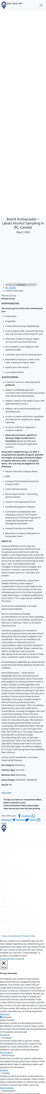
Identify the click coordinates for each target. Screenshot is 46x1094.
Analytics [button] (4, 1070)
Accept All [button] (19, 958)
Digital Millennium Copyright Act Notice (19, 906)
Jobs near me (7, 879)
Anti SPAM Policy (9, 903)
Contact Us (6, 897)
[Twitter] (6, 852)
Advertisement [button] (7, 1088)
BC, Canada (10, 287)
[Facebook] (3, 852)
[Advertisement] (23, 259)
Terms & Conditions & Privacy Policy (18, 936)
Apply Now (6, 792)
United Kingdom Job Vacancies (15, 874)
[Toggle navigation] (41, 5)
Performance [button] (6, 1052)
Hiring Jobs (6, 884)
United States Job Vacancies (14, 869)
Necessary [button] (5, 1014)
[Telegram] (9, 852)
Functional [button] (5, 1034)
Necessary (7, 1017)
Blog (3, 900)
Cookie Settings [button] (7, 958)
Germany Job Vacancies (12, 865)
